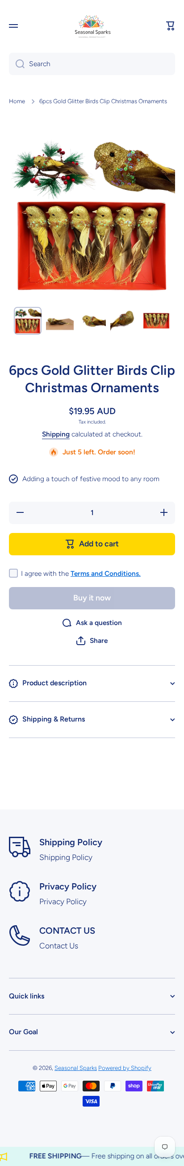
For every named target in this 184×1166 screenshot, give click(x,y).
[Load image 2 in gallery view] (60, 321)
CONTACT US (67, 930)
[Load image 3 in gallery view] (92, 321)
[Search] (17, 64)
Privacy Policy (67, 886)
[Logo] (92, 26)
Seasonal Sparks (75, 1067)
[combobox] (92, 64)
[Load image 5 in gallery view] (156, 321)
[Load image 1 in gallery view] (28, 321)
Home (17, 101)
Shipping (56, 434)
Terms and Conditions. (106, 573)
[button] (170, 25)
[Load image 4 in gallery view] (124, 321)
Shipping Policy (70, 842)
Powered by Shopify (124, 1067)
